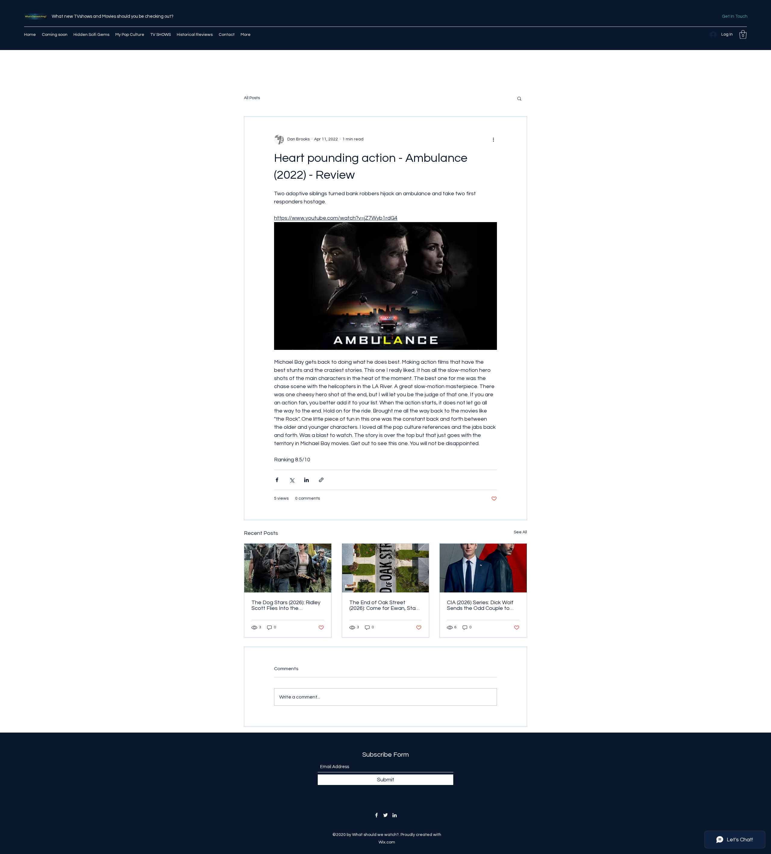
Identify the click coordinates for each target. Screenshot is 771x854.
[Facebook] (376, 815)
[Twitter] (385, 815)
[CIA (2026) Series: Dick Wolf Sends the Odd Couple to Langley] (483, 568)
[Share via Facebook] (277, 480)
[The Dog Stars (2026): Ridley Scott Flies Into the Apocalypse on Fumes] (287, 568)
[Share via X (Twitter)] (292, 480)
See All (520, 532)
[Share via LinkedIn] (306, 480)
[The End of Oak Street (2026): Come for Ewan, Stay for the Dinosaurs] (385, 568)
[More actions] (493, 139)
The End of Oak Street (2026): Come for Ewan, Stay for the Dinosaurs (383, 605)
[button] (743, 34)
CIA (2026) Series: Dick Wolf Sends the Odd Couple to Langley (480, 605)
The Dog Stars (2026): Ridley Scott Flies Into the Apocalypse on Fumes (285, 605)
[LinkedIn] (395, 815)
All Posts (252, 98)
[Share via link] (321, 480)
